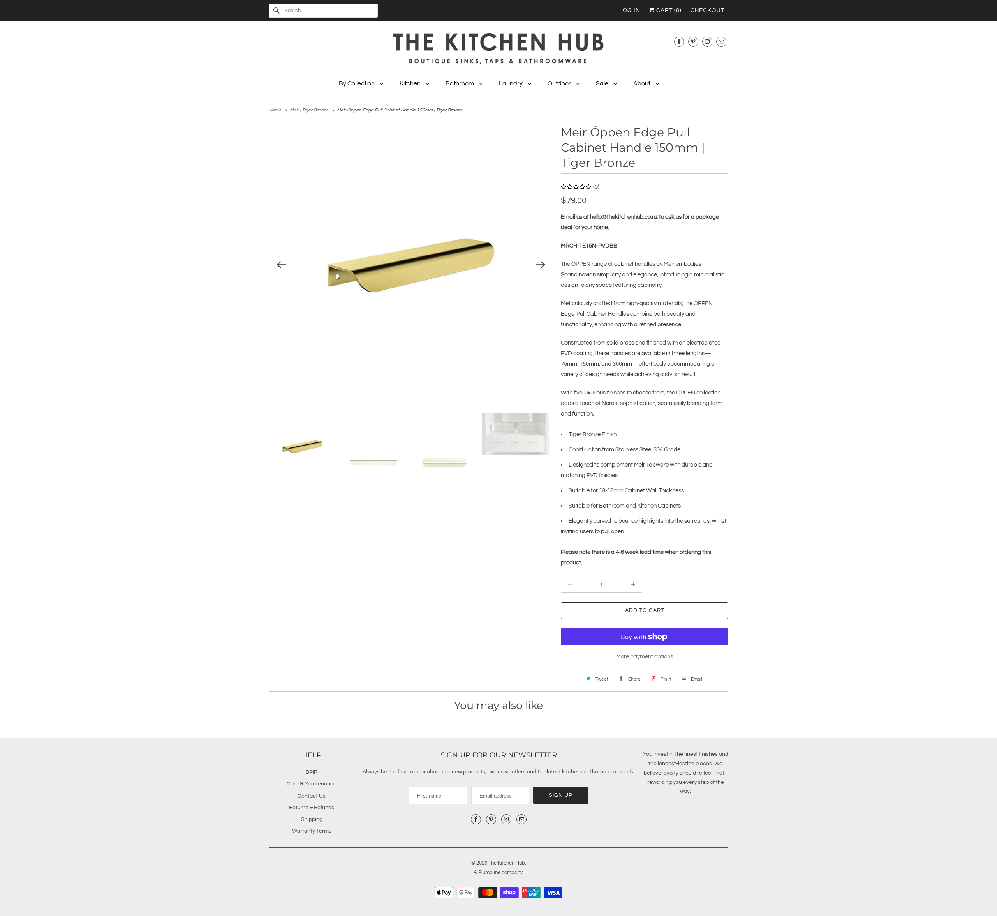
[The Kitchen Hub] (498, 49)
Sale (602, 83)
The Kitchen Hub (506, 863)
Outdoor (560, 83)
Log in (629, 10)
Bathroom (460, 83)
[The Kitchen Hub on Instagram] (707, 41)
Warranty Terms (311, 831)
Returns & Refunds (311, 807)
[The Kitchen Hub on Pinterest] (693, 41)
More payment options (644, 657)
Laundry (511, 83)
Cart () (668, 10)
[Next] (540, 265)
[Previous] (281, 265)
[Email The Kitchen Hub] (721, 41)
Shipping (311, 819)
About (642, 83)
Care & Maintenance (311, 784)
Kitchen (411, 83)
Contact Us (312, 796)
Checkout (707, 10)
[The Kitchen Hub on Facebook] (679, 41)
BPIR (311, 772)
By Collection (357, 83)
